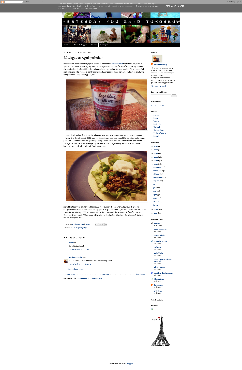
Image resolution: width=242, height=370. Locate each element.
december (157, 167)
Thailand (157, 127)
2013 (156, 164)
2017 (156, 150)
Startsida (67, 45)
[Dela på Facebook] (103, 224)
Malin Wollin (158, 253)
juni (154, 188)
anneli (71, 243)
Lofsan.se (157, 247)
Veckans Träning (160, 133)
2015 (156, 157)
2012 (156, 209)
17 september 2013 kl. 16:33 (80, 249)
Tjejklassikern (159, 130)
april (155, 195)
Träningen (104, 45)
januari (156, 205)
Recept (156, 136)
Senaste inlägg (69, 274)
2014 (156, 160)
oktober (156, 174)
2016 (156, 153)
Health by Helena (160, 241)
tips (85, 228)
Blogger (130, 364)
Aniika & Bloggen (80, 45)
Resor (156, 118)
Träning (156, 121)
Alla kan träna (159, 279)
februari (156, 201)
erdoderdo (158, 291)
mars (155, 198)
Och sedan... (158, 285)
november (157, 171)
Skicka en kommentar (75, 269)
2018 (156, 146)
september (157, 177)
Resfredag (157, 124)
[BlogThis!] (98, 224)
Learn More (170, 6)
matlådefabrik (117, 64)
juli (154, 184)
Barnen (156, 115)
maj (155, 191)
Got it (181, 6)
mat (75, 228)
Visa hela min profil (158, 86)
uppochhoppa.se (160, 229)
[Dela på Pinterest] (105, 224)
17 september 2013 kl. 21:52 (80, 264)
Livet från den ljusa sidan (163, 273)
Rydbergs (81, 228)
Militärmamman (159, 267)
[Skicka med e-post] (96, 224)
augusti (156, 181)
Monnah (157, 223)
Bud (72, 228)
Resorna (94, 45)
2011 (156, 213)
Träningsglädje (159, 235)
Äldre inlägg (140, 274)
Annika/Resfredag (76, 257)
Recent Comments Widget (158, 105)
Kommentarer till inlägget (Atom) (89, 278)
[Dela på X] (101, 224)
